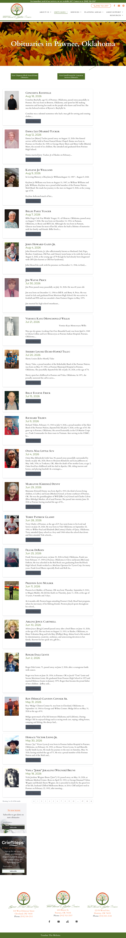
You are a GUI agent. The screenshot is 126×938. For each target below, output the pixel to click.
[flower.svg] (77, 922)
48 (87, 801)
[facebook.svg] (49, 922)
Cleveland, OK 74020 (23, 913)
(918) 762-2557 (90, 1)
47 (82, 801)
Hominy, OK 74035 (102, 913)
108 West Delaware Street (23, 911)
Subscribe (13, 827)
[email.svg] (58, 921)
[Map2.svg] (67, 922)
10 (73, 801)
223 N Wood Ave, (102, 910)
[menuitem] (45, 12)
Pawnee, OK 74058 (63, 912)
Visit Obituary (33, 121)
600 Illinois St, (63, 910)
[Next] (91, 801)
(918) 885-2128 (105, 916)
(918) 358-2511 (27, 916)
